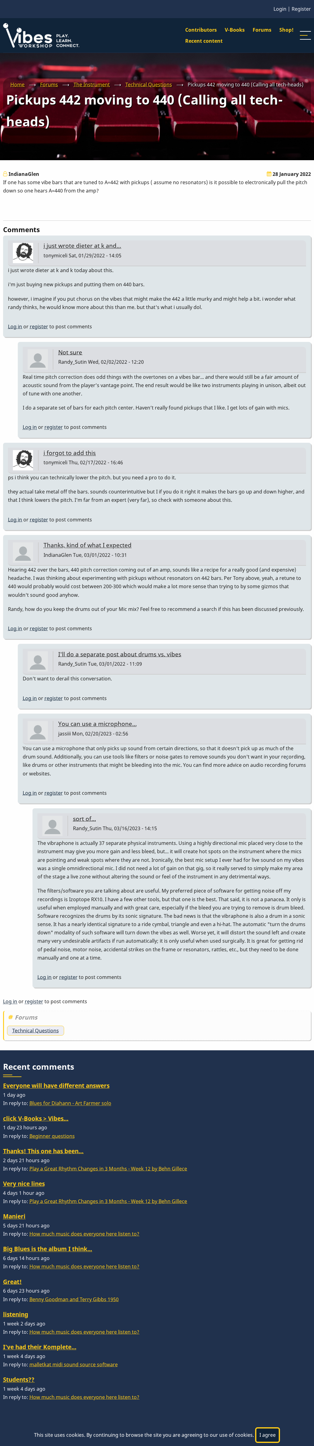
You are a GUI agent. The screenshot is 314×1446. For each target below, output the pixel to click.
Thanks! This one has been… (43, 1151)
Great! (12, 1282)
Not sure (70, 352)
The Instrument (92, 84)
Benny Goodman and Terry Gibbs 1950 (74, 1299)
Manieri (14, 1216)
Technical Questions (148, 84)
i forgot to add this (70, 453)
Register (301, 9)
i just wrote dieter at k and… (82, 245)
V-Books (235, 29)
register (39, 326)
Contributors (201, 29)
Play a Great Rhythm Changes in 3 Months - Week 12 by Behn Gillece (108, 1168)
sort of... (84, 818)
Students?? (18, 1379)
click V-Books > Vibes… (35, 1118)
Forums (262, 29)
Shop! (286, 29)
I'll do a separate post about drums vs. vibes (119, 654)
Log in (15, 326)
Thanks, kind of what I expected (88, 545)
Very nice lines (24, 1183)
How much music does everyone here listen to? (84, 1233)
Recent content (204, 41)
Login (280, 9)
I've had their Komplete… (39, 1347)
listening (15, 1314)
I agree (267, 1435)
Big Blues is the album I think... (47, 1249)
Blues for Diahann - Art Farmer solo (70, 1103)
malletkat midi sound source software (73, 1364)
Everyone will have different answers (56, 1085)
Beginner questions (52, 1136)
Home (17, 84)
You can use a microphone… (97, 723)
